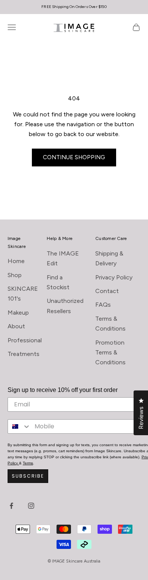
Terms (28, 463)
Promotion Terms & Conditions (110, 352)
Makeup (18, 312)
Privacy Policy (113, 277)
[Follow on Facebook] (11, 505)
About (16, 326)
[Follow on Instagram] (31, 505)
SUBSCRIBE (28, 476)
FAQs (103, 304)
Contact (107, 291)
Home (16, 261)
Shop (15, 275)
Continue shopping (74, 157)
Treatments (23, 353)
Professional (25, 340)
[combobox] (19, 426)
